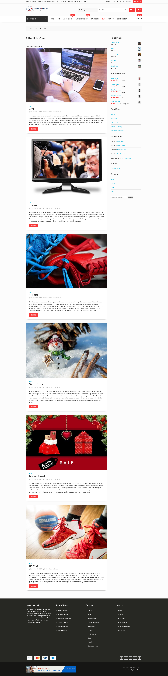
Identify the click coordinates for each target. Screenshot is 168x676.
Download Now (122, 19)
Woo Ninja (120, 141)
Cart (114, 2)
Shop (58, 19)
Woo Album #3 (126, 158)
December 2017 (116, 168)
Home (52, 19)
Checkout (93, 634)
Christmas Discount (37, 476)
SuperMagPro (62, 630)
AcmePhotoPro (63, 622)
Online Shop (48, 112)
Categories (33, 19)
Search (130, 197)
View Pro (111, 19)
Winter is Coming (36, 384)
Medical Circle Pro (64, 614)
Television (33, 205)
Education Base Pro (64, 618)
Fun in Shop (33, 294)
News (30, 382)
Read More (33, 129)
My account (95, 19)
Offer (30, 473)
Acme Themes (137, 670)
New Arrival (33, 565)
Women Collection (82, 19)
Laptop (31, 108)
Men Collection (68, 19)
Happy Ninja (121, 145)
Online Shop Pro (63, 610)
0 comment (57, 112)
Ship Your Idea (121, 150)
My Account (137, 2)
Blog (104, 19)
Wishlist (108, 2)
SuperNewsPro (63, 626)
